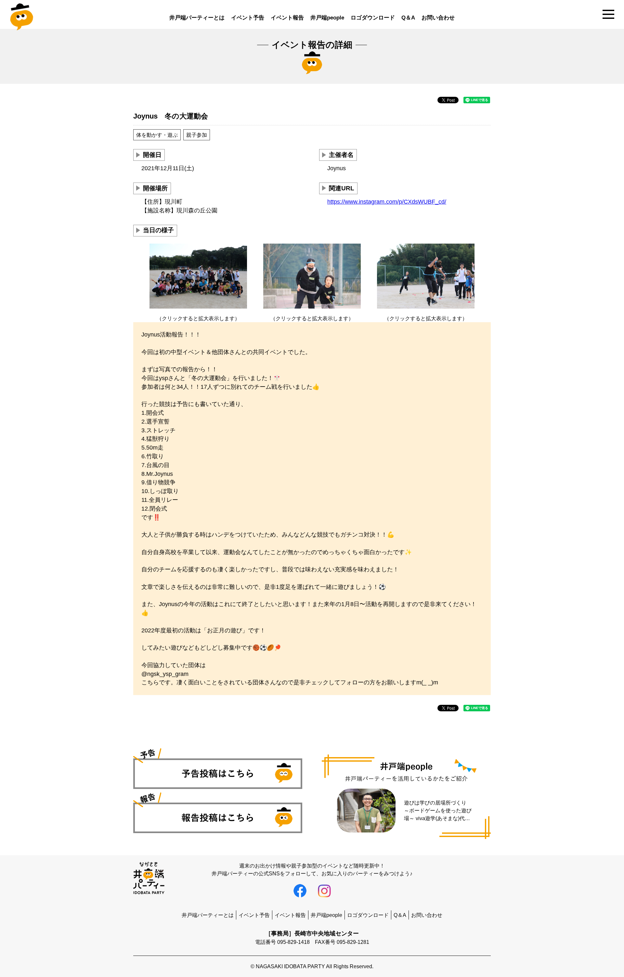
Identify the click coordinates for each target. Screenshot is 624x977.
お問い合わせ (438, 18)
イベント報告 (287, 18)
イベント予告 (247, 18)
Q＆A (408, 18)
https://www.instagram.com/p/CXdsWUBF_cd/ (386, 201)
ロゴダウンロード (373, 18)
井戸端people (327, 18)
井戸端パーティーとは (197, 18)
